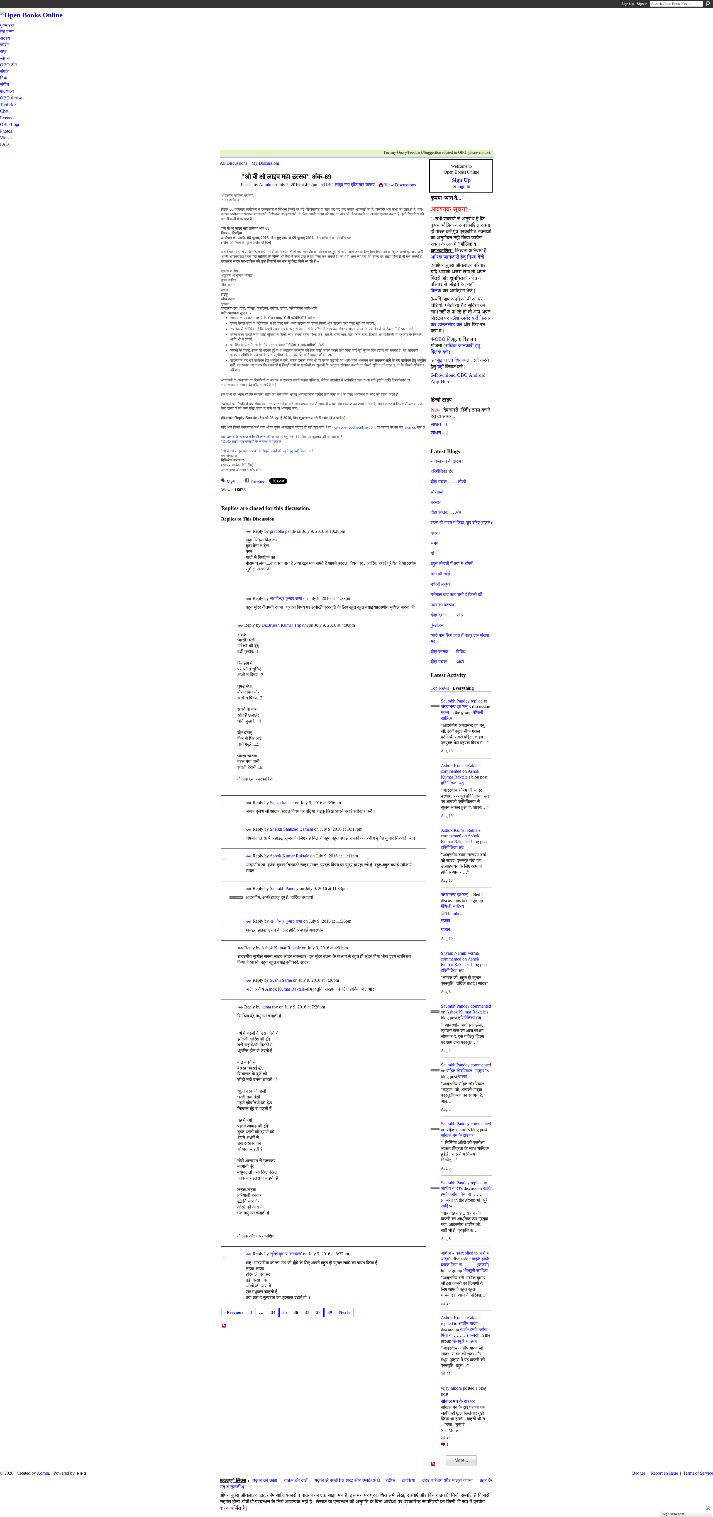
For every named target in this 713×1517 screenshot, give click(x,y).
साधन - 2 (439, 433)
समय (434, 543)
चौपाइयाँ (437, 492)
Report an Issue (664, 1473)
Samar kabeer (282, 802)
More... (461, 1460)
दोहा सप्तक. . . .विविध (448, 651)
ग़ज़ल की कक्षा (264, 1480)
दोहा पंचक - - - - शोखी (448, 481)
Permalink (248, 531)
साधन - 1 (439, 424)
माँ (432, 553)
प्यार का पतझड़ (443, 604)
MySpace (235, 481)
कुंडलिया (438, 625)
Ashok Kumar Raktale (289, 856)
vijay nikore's (458, 1129)
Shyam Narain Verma (460, 953)
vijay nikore (451, 1388)
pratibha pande (283, 531)
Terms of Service (698, 1473)
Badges (638, 1473)
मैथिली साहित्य (452, 906)
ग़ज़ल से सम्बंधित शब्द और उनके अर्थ (347, 1480)
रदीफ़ (390, 1480)
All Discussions (233, 163)
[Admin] (229, 187)
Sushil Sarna (281, 980)
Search (707, 3)
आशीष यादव (450, 1253)
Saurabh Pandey (284, 888)
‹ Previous (233, 1312)
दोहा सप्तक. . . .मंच (446, 512)
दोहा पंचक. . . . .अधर (447, 661)
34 (273, 1312)
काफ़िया (408, 1480)
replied (477, 701)
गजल (445, 712)
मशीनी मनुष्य (440, 584)
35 (284, 1312)
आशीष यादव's (452, 1188)
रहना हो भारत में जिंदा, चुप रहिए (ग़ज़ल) (461, 522)
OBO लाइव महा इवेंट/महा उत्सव (349, 184)
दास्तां (435, 533)
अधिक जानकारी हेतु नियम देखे (457, 257)
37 (307, 1312)
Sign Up (627, 4)
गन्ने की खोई (440, 574)
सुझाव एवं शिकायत (453, 360)
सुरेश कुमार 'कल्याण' (286, 1253)
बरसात (436, 502)
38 (318, 1312)
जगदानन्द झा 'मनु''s (456, 706)
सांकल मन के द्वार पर (447, 461)
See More (449, 1430)
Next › (344, 1312)
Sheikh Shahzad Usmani (291, 829)
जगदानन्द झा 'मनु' (454, 894)
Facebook (259, 481)
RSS (224, 1325)
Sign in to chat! (674, 1514)
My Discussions (265, 163)
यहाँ (440, 366)
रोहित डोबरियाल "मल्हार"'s (467, 1070)
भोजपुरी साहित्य (475, 1270)
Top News (440, 688)
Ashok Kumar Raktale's (467, 1012)
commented (451, 771)
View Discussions (400, 185)
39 (330, 1312)
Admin (265, 184)
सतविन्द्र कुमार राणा (286, 598)
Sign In (642, 4)
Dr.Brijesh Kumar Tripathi (285, 625)
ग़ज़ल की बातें (295, 1480)
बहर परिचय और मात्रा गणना (447, 1480)
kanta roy (270, 1007)
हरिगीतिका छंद (442, 471)
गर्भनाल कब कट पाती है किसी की (456, 594)
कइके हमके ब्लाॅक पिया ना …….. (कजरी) (466, 1194)
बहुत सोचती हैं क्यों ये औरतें (452, 563)
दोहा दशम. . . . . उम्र (447, 614)
